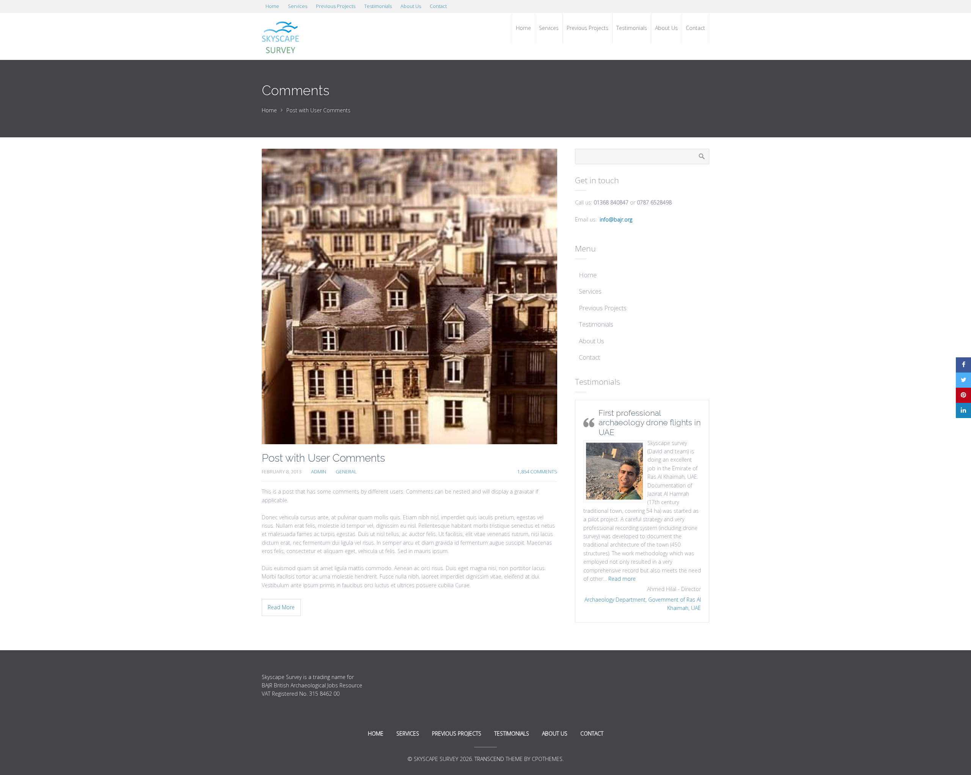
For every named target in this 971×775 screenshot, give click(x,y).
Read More (281, 607)
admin (318, 471)
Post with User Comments (323, 458)
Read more (622, 578)
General (346, 471)
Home (269, 110)
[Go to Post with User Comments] (409, 296)
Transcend (489, 758)
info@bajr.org (616, 219)
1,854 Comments (537, 471)
